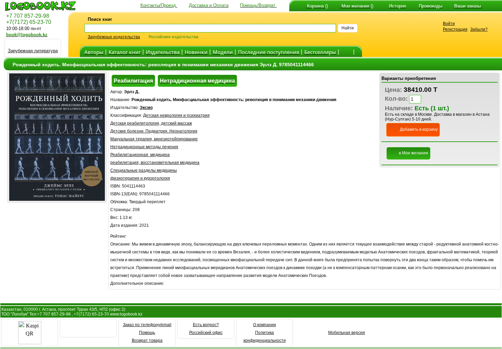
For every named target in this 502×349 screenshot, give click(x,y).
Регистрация (455, 29)
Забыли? (479, 29)
